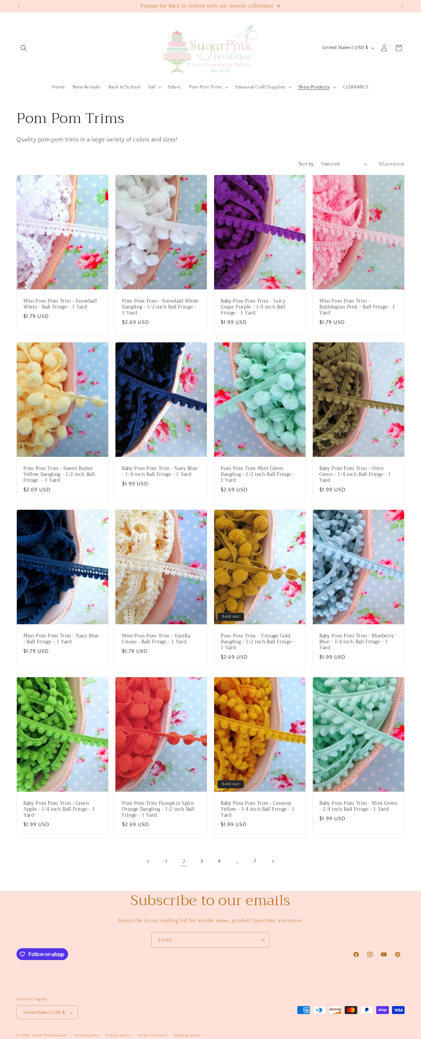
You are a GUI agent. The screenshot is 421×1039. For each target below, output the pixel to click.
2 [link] (184, 861)
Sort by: (307, 164)
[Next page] (272, 861)
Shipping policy (187, 1035)
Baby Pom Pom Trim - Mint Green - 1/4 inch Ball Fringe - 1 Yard (358, 806)
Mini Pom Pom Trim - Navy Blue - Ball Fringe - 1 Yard (61, 639)
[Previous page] (148, 861)
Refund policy (87, 1035)
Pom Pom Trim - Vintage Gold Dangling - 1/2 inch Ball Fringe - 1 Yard (258, 642)
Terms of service (152, 1035)
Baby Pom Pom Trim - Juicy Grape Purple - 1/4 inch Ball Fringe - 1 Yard (253, 307)
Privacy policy (118, 1035)
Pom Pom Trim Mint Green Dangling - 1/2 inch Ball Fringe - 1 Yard (258, 474)
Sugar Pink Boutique (49, 1036)
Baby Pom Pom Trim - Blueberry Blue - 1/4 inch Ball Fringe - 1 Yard (356, 642)
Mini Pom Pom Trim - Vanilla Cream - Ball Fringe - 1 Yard (156, 639)
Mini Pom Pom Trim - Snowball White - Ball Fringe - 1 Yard (60, 304)
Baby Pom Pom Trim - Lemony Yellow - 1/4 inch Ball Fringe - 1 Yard (258, 810)
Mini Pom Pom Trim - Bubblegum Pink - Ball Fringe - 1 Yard (357, 307)
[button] (23, 48)
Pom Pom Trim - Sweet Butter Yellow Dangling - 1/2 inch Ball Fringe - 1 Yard (59, 474)
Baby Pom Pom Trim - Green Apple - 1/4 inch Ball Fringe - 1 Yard (59, 810)
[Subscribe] (262, 940)
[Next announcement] (402, 6)
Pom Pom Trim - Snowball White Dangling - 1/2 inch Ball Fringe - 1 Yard (160, 307)
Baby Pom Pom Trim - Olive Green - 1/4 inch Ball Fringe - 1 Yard (355, 474)
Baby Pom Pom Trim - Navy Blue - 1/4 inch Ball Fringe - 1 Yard (160, 471)
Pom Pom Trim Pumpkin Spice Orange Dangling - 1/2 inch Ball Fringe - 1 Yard (158, 810)
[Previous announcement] (19, 6)
